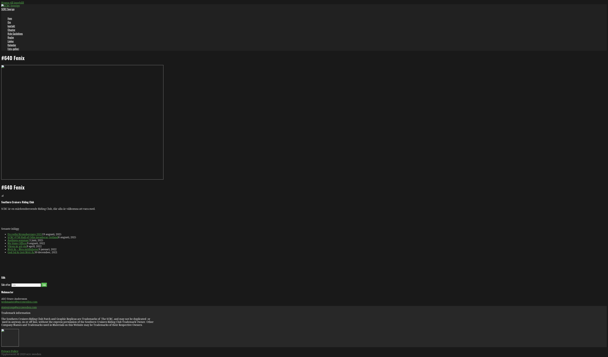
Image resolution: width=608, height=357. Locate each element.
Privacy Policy (9, 351)
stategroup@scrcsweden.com (19, 307)
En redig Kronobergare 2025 (25, 234)
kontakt (11, 26)
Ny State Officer (17, 243)
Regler (11, 37)
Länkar (11, 41)
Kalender (12, 45)
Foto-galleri (13, 49)
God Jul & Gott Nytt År (21, 252)
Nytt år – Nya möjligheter (23, 249)
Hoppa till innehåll (12, 2)
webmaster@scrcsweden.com (19, 301)
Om (9, 22)
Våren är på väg (17, 246)
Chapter (11, 30)
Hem (10, 18)
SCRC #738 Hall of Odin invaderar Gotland (33, 237)
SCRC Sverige (7, 9)
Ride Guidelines (15, 34)
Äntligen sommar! (18, 240)
